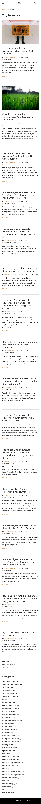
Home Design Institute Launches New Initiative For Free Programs (19, 527)
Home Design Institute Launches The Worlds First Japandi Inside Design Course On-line (19, 195)
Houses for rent (7, 733)
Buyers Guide (6, 703)
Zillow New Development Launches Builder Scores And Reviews (17, 51)
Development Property (10, 709)
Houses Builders (8, 730)
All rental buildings (8, 691)
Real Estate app (7, 769)
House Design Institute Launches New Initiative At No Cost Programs (19, 345)
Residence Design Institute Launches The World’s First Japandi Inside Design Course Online (18, 453)
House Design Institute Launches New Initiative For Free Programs (19, 269)
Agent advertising (8, 682)
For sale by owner (8, 712)
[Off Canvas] (3, 3)
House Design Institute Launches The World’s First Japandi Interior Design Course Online (19, 598)
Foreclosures (7, 718)
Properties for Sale (8, 757)
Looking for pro (7, 745)
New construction (8, 748)
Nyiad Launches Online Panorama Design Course (20, 634)
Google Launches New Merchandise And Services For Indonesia (18, 117)
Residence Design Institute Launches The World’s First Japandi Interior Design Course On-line (18, 233)
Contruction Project (9, 706)
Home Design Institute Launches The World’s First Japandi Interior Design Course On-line (19, 381)
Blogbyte (29, 801)
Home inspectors (8, 724)
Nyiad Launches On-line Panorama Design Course (16, 490)
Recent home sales (9, 778)
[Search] (38, 2)
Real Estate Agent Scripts (11, 763)
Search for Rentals (8, 793)
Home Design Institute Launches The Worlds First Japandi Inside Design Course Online (19, 562)
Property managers (9, 760)
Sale (3, 790)
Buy (3, 700)
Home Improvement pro (10, 721)
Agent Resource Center (10, 685)
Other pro (5, 754)
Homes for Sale (7, 727)
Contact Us (6, 661)
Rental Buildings (8, 784)
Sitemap (5, 667)
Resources (6, 787)
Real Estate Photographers (11, 775)
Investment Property (9, 736)
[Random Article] (35, 3)
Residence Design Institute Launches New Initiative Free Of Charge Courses (18, 418)
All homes (5, 688)
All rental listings (8, 694)
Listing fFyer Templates (10, 739)
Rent (3, 781)
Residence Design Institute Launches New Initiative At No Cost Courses (17, 156)
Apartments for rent (9, 697)
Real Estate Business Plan (11, 772)
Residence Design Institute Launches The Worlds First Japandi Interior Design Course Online (18, 304)
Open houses (6, 751)
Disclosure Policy (8, 664)
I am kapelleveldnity (11, 57)
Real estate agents (8, 766)
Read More (5, 76)
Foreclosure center (9, 715)
